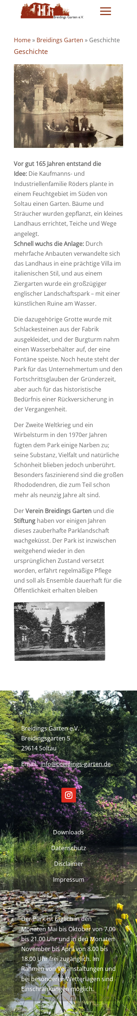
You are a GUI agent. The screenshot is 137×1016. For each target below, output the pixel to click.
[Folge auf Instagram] (68, 795)
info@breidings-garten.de (76, 764)
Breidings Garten (60, 40)
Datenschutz (68, 848)
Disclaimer (68, 864)
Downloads (68, 832)
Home (22, 40)
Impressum (68, 879)
